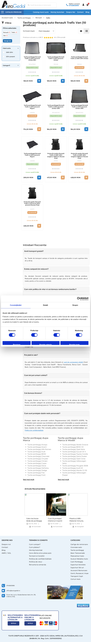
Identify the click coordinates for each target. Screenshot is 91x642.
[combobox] (42, 5)
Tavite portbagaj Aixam (37, 447)
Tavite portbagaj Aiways (37, 445)
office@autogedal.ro (13, 590)
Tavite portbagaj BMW (36, 454)
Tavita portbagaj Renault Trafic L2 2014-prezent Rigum (32, 155)
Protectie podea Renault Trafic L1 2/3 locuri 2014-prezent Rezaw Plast (32, 203)
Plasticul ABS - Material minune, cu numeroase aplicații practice (55, 519)
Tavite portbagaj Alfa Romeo (39, 449)
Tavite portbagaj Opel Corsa (73, 459)
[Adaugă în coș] (39, 81)
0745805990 (74, 5)
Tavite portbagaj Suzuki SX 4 (74, 452)
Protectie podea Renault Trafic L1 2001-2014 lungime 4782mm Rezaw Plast (55, 156)
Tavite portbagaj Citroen (37, 461)
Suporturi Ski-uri (77, 568)
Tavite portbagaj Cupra (36, 463)
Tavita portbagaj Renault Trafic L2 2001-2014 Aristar (79, 57)
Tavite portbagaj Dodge (37, 470)
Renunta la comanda (37, 565)
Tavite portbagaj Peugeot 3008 (75, 466)
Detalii (13, 623)
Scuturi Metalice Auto (79, 559)
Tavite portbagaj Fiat (36, 473)
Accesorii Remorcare (79, 570)
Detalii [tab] (45, 305)
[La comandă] (86, 81)
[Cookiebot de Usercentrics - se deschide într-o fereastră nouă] (78, 298)
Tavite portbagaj (77, 550)
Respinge (16, 344)
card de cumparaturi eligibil (73, 362)
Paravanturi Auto (77, 556)
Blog (87, 12)
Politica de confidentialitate (34, 430)
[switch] (34, 335)
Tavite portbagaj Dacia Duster (74, 456)
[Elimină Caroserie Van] (6, 35)
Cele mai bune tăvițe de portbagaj (78, 519)
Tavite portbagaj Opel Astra (73, 449)
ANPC (4, 553)
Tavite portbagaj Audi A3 (72, 468)
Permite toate (74, 344)
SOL (9, 553)
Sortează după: (29, 31)
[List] (86, 31)
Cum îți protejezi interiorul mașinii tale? (34, 519)
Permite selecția (45, 344)
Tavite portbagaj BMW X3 (72, 447)
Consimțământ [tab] (15, 305)
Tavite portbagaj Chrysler (37, 459)
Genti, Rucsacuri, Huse (79, 573)
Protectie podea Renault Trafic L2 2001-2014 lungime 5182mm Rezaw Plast (79, 156)
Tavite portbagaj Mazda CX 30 (74, 470)
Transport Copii (77, 576)
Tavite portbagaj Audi (36, 452)
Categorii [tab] (6, 65)
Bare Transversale (78, 553)
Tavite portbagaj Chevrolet (38, 456)
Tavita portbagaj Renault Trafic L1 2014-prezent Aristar (55, 58)
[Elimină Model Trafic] (16, 32)
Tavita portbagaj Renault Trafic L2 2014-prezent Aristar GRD (79, 107)
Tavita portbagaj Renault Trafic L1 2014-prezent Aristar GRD (55, 107)
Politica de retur (35, 562)
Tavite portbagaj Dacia (36, 466)
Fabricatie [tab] (7, 48)
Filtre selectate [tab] (9, 28)
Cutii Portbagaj (77, 562)
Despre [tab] (75, 305)
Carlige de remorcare (79, 544)
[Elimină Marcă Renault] (9, 32)
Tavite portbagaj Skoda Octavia (75, 445)
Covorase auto (76, 547)
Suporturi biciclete (78, 565)
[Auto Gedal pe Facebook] (65, 592)
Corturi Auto (75, 579)
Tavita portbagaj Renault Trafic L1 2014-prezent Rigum (32, 107)
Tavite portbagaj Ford (36, 475)
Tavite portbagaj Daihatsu (38, 468)
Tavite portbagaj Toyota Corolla (75, 454)
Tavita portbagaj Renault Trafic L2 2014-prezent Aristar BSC (32, 58)
